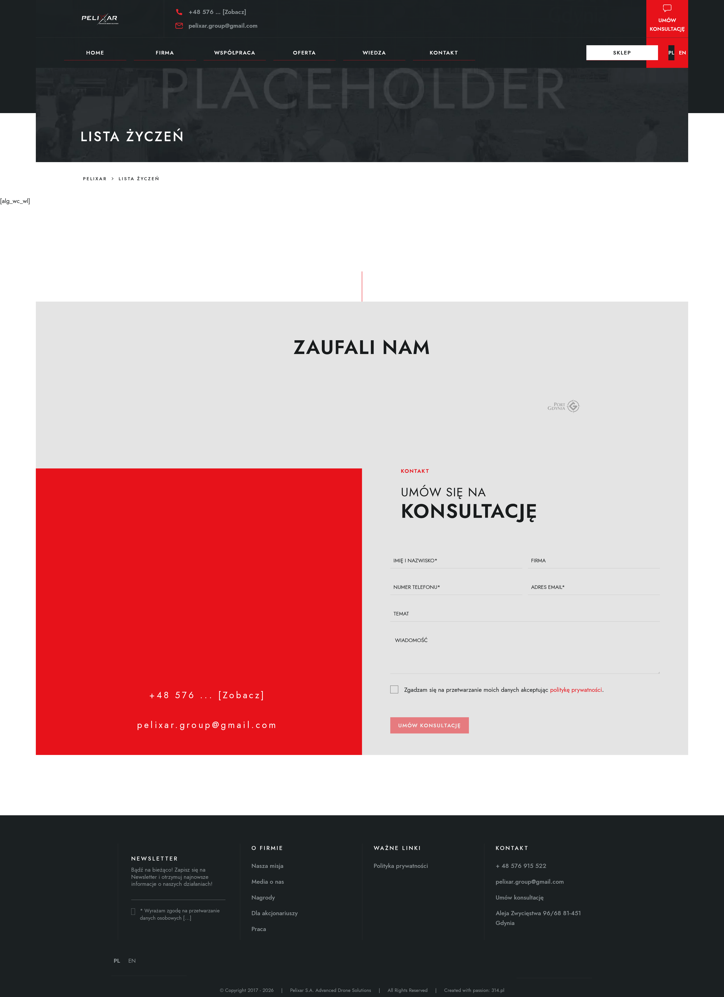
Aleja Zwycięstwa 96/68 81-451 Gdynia (538, 918)
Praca (259, 929)
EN (682, 53)
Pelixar (95, 178)
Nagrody (263, 897)
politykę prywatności (576, 689)
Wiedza (374, 53)
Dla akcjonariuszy (275, 913)
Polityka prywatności (401, 865)
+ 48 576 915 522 (521, 865)
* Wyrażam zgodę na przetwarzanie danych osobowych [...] (180, 914)
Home (95, 53)
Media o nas (268, 881)
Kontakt (444, 53)
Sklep (622, 53)
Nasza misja (267, 865)
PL (671, 53)
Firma (165, 53)
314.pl (497, 990)
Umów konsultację (429, 725)
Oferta (304, 53)
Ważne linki (397, 848)
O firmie (268, 848)
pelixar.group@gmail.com (223, 25)
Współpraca (234, 53)
